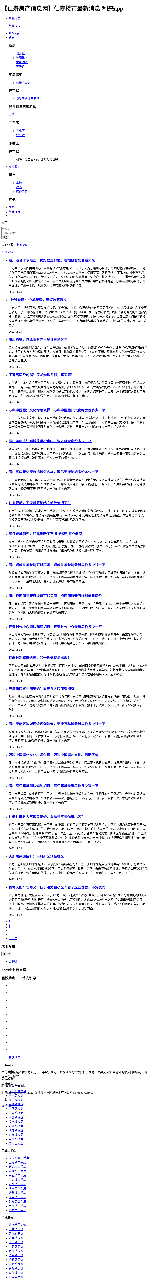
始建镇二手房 (17, 1192)
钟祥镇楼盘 (16, 1134)
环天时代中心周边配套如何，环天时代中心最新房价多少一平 (55, 627)
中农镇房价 (16, 1246)
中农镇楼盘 (16, 1113)
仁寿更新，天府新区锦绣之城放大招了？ (40, 503)
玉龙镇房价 (16, 1229)
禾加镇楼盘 (16, 1117)
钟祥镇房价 (16, 1268)
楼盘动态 (22, 62)
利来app (14, 33)
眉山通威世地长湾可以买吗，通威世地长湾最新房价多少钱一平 (57, 565)
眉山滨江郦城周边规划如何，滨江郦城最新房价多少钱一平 (53, 786)
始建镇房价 (16, 1259)
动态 (19, 187)
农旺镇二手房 (17, 1171)
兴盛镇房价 (16, 1242)
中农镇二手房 (17, 1179)
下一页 (13, 938)
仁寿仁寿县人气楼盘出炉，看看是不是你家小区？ (47, 817)
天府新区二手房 (19, 1158)
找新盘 (20, 53)
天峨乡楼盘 (16, 1099)
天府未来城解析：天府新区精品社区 (36, 856)
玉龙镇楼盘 (16, 1095)
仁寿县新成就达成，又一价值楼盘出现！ (40, 658)
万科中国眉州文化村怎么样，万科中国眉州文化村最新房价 (53, 755)
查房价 (20, 66)
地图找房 (22, 57)
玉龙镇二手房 (17, 1162)
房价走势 (22, 191)
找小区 (20, 130)
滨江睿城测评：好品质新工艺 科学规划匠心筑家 (45, 534)
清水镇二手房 (17, 1188)
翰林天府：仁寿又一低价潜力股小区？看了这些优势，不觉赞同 (57, 887)
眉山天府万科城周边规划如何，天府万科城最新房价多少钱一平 (57, 724)
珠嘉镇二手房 (17, 1197)
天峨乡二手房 (17, 1166)
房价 (12, 207)
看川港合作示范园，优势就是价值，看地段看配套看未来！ (53, 260)
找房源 (20, 135)
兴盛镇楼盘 (16, 1108)
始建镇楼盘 (16, 1126)
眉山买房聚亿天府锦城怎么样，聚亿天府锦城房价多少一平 (53, 472)
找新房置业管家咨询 (29, 98)
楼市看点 (14, 166)
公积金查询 (23, 82)
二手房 (13, 114)
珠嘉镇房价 (16, 1264)
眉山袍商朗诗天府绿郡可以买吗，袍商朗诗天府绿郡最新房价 (55, 596)
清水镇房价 (16, 1255)
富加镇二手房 (17, 1205)
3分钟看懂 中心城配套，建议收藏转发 (38, 300)
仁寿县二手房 (17, 1210)
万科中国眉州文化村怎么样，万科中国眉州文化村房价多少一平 (57, 410)
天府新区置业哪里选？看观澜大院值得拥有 (41, 689)
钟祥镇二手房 (17, 1201)
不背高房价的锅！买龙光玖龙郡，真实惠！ (41, 375)
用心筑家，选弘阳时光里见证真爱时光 (38, 339)
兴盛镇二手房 (17, 1175)
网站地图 (14, 1057)
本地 (19, 182)
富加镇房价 (16, 1272)
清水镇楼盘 (16, 1121)
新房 (12, 37)
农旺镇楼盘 (16, 1104)
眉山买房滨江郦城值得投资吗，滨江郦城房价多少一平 (50, 441)
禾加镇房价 (16, 1250)
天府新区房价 (17, 1224)
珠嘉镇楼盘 (16, 1130)
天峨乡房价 (16, 1233)
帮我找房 (14, 211)
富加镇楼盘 (16, 1139)
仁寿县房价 (16, 1277)
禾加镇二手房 (17, 1184)
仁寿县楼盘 (16, 1143)
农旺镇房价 (16, 1237)
